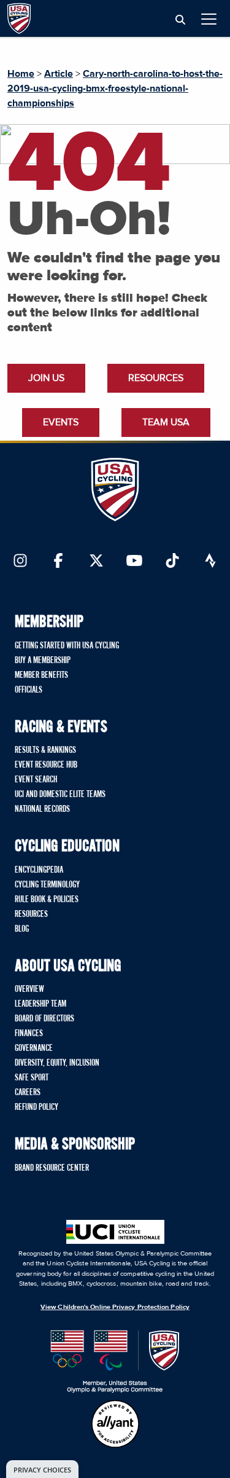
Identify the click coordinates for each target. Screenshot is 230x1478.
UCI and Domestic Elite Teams (60, 794)
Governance (34, 1048)
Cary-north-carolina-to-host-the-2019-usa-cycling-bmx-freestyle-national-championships (115, 88)
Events (61, 422)
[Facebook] (58, 561)
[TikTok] (172, 561)
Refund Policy (36, 1107)
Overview (29, 989)
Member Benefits (41, 675)
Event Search (36, 780)
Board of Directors (44, 1019)
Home (20, 74)
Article (58, 74)
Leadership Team (40, 1004)
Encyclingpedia (39, 870)
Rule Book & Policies (47, 899)
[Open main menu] (209, 18)
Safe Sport (31, 1078)
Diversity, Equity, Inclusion (57, 1063)
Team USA (166, 422)
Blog (22, 929)
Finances (29, 1033)
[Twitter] (96, 561)
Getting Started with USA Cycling (67, 646)
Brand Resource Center (52, 1168)
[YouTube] (134, 561)
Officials (28, 690)
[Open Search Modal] (180, 20)
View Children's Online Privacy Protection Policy (115, 1306)
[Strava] (210, 561)
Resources (155, 378)
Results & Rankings (45, 750)
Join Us (46, 378)
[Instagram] (20, 561)
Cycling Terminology (47, 885)
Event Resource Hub (46, 765)
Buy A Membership (43, 660)
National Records (42, 809)
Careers (27, 1092)
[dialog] (42, 1469)
